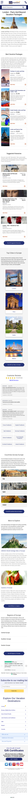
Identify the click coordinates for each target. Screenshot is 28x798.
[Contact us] (26, 2)
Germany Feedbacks (20, 431)
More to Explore (14, 606)
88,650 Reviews (14, 380)
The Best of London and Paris (17, 71)
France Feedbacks (7, 425)
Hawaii (3, 725)
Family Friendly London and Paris (18, 110)
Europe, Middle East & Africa (8, 710)
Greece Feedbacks (7, 437)
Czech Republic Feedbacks (19, 437)
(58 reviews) (9, 228)
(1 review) (18, 114)
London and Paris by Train (16, 129)
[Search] (23, 7)
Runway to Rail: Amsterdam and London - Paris (17, 91)
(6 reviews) (18, 75)
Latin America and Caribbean (8, 717)
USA (2, 721)
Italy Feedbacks (7, 431)
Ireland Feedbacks (20, 444)
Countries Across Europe (14, 511)
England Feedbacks (19, 425)
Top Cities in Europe (14, 364)
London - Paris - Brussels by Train (11, 225)
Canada (3, 729)
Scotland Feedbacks (7, 444)
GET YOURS (14, 759)
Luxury (3, 706)
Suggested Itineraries (14, 243)
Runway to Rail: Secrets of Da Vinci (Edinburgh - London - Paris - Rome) (10, 200)
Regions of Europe (14, 653)
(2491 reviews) (19, 133)
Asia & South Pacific (6, 714)
